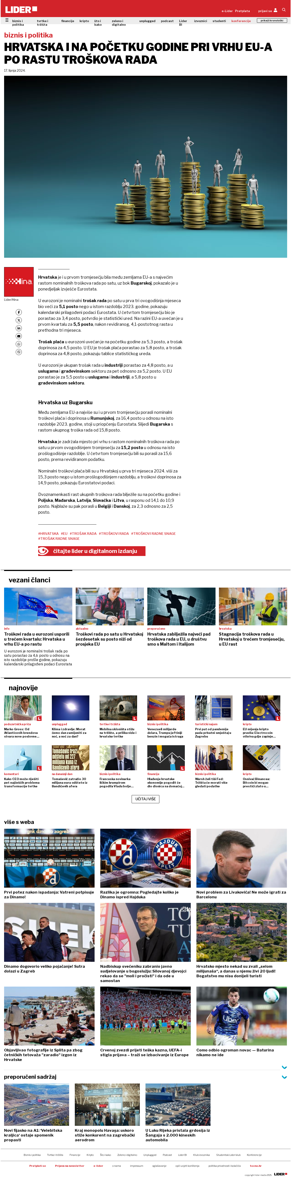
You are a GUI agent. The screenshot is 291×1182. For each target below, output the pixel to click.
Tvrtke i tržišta (55, 1155)
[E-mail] (19, 336)
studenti (219, 21)
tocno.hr (256, 1165)
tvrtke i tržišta (42, 22)
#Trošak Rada (83, 534)
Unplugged (149, 1155)
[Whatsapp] (19, 344)
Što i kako (105, 1155)
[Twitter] (19, 320)
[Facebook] (19, 312)
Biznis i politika (32, 1155)
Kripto (90, 1155)
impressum (136, 1165)
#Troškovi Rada (114, 534)
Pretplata (242, 11)
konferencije (241, 21)
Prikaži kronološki (272, 20)
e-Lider (227, 11)
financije (67, 21)
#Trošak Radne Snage (59, 539)
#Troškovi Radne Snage (153, 534)
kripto (84, 21)
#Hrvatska (48, 534)
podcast (167, 21)
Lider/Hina (11, 299)
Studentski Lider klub (228, 1155)
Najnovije (23, 688)
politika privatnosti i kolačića (224, 1165)
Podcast (167, 1155)
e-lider (98, 1165)
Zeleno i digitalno (127, 1155)
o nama (116, 1165)
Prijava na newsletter (69, 1165)
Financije (75, 1155)
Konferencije (254, 1155)
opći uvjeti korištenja (187, 1165)
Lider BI (183, 22)
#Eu (64, 534)
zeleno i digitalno (119, 22)
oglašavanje (159, 1165)
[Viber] (19, 352)
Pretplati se (37, 1165)
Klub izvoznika (201, 1155)
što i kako (98, 22)
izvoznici (200, 21)
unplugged (147, 21)
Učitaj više (145, 799)
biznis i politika (18, 22)
